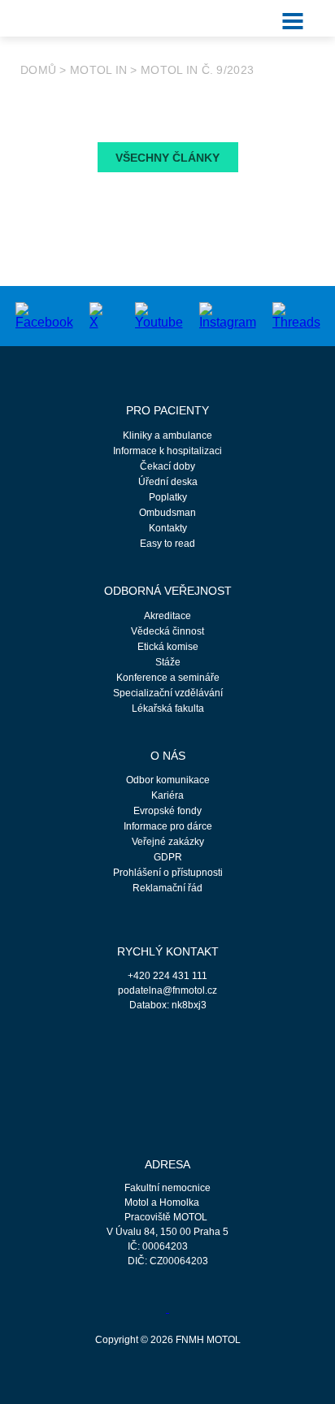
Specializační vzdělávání (168, 693)
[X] (95, 315)
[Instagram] (227, 315)
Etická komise (167, 646)
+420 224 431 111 (167, 976)
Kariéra (167, 795)
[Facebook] (44, 315)
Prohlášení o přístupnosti (168, 872)
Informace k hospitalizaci (167, 451)
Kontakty (168, 528)
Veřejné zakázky (168, 841)
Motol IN (98, 69)
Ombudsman (167, 512)
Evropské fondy (167, 811)
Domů (38, 69)
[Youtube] (159, 315)
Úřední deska (168, 482)
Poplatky (168, 497)
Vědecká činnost (167, 631)
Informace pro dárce (168, 826)
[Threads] (296, 315)
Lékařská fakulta (168, 708)
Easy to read (167, 543)
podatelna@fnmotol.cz (167, 990)
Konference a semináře (168, 677)
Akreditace (167, 616)
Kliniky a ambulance (167, 435)
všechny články (167, 157)
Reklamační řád (167, 888)
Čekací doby (167, 466)
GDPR (168, 857)
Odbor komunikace (168, 780)
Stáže (168, 662)
